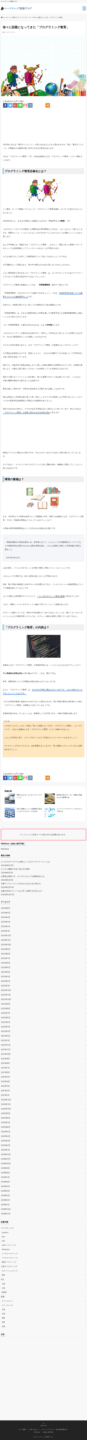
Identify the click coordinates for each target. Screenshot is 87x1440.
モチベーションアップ (10, 1271)
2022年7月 (5, 1013)
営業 (3, 1322)
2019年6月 (5, 1182)
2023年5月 (5, 967)
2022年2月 (5, 1036)
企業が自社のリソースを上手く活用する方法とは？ (22, 891)
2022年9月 (5, 1004)
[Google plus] (15, 105)
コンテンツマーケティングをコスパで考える (69, 810)
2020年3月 (5, 1141)
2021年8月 (5, 1063)
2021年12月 (6, 1045)
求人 (3, 1279)
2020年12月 (6, 1100)
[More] (47, 105)
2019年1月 (5, 1204)
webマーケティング (9, 1245)
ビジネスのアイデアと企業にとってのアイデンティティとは (25, 862)
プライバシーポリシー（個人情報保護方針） (54, 1429)
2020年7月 (5, 1122)
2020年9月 (5, 1113)
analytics (5, 1232)
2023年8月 (5, 954)
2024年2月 (5, 926)
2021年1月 (5, 1095)
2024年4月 (5, 917)
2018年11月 (5, 1214)
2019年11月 (5, 1159)
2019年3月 (5, 1195)
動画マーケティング (9, 1262)
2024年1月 (5, 931)
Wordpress (6, 1249)
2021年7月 (5, 1068)
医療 (3, 1318)
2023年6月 (5, 963)
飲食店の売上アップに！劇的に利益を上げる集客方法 (69, 796)
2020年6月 (5, 1127)
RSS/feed (5, 849)
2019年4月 (5, 1191)
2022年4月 (5, 1027)
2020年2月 (5, 1145)
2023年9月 (5, 949)
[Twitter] (10, 105)
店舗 (3, 1326)
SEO (3, 1237)
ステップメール (7, 1305)
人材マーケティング (9, 1266)
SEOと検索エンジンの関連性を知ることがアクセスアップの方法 (29, 810)
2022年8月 (5, 1008)
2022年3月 (5, 1031)
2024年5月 (5, 913)
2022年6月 (5, 1017)
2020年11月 (6, 1104)
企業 (3, 1288)
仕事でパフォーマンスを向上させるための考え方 (21, 883)
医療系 (4, 1292)
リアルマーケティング (10, 1258)
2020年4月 (5, 1136)
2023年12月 (6, 935)
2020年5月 (5, 1131)
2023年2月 (5, 981)
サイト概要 (22, 1429)
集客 (3, 1296)
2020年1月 (5, 1150)
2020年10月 (6, 1109)
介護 (3, 1284)
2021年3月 (5, 1086)
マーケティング (7, 1228)
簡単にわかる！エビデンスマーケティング (29, 796)
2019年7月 (5, 1177)
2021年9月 (5, 1058)
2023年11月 (6, 940)
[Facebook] (5, 105)
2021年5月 (5, 1077)
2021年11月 (5, 1049)
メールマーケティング (10, 1253)
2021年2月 (5, 1090)
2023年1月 (5, 985)
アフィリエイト (7, 1301)
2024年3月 (5, 922)
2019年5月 (5, 1186)
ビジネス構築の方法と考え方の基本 (15, 869)
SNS (3, 1241)
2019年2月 (5, 1200)
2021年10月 (6, 1054)
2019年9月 (5, 1168)
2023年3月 (5, 976)
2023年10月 (6, 944)
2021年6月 (5, 1072)
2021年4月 (5, 1081)
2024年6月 (5, 908)
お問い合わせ (33, 1429)
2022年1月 (5, 1040)
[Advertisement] (43, 127)
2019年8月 (5, 1172)
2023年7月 (5, 958)
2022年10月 (6, 999)
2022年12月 (6, 990)
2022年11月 (6, 995)
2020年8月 (5, 1118)
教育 (3, 1275)
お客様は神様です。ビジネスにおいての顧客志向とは (22, 876)
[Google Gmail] (25, 105)
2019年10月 (6, 1163)
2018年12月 (6, 1209)
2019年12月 (6, 1154)
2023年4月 (5, 972)
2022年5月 (5, 1022)
